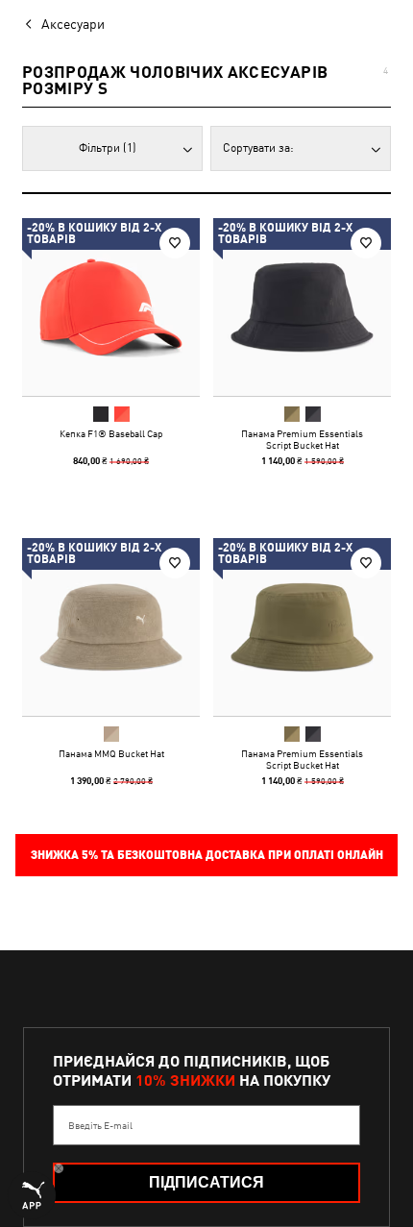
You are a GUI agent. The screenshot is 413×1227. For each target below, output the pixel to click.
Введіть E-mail (100, 1125)
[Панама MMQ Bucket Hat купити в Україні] (111, 627)
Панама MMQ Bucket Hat (111, 753)
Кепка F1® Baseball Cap (111, 433)
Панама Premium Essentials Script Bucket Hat (302, 439)
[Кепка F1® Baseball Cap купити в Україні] (111, 307)
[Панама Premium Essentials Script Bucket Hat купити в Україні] (302, 307)
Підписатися (206, 1182)
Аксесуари (73, 24)
